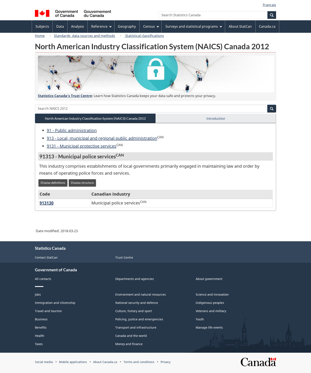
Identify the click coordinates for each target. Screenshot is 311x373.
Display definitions (53, 182)
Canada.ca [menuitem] (267, 26)
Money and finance (129, 344)
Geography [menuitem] (127, 26)
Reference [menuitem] (99, 26)
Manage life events (209, 327)
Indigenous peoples (210, 303)
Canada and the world (131, 336)
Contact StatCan (46, 257)
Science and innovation (212, 294)
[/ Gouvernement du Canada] (73, 14)
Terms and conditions (139, 362)
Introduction (215, 118)
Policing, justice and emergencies (139, 319)
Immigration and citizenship (55, 303)
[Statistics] (156, 74)
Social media (44, 362)
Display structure (82, 182)
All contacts (43, 279)
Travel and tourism (48, 311)
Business (41, 319)
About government (209, 279)
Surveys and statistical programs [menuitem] (191, 26)
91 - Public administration (72, 130)
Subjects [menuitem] (42, 26)
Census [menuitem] (149, 26)
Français (269, 5)
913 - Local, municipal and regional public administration (102, 138)
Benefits (41, 327)
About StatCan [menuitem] (240, 26)
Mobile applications (73, 362)
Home (40, 35)
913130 (47, 203)
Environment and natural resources (140, 294)
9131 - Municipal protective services (81, 146)
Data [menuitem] (60, 26)
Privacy (166, 362)
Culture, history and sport (133, 311)
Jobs (38, 294)
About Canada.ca (105, 362)
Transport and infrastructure (135, 327)
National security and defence (136, 303)
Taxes (39, 344)
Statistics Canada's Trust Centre (65, 95)
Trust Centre (124, 257)
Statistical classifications (144, 35)
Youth (200, 319)
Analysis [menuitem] (77, 26)
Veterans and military (211, 311)
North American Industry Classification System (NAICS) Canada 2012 (95, 118)
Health (39, 336)
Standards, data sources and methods (84, 35)
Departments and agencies (134, 279)
